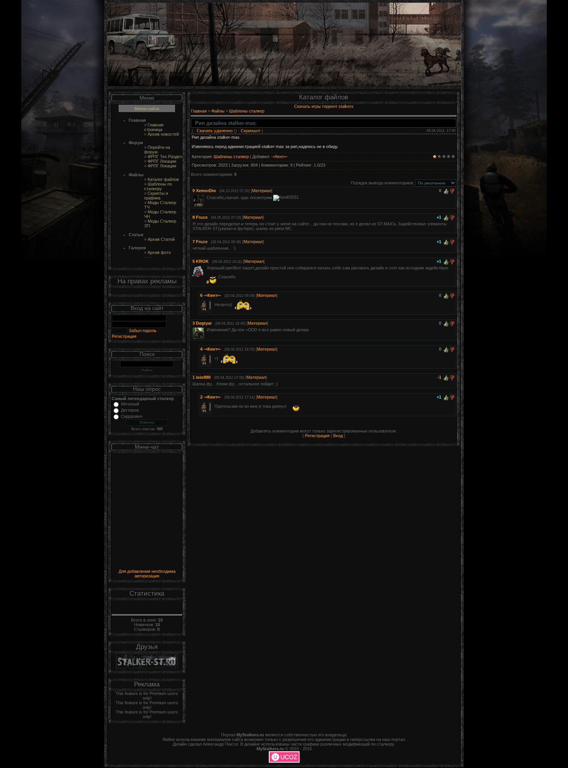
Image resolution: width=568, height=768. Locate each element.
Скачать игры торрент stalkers (324, 106)
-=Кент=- (279, 156)
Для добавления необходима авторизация (147, 573)
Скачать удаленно (215, 130)
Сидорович (132, 416)
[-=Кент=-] (213, 304)
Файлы (217, 111)
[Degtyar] (206, 329)
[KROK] (206, 268)
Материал (261, 190)
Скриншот (250, 130)
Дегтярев (130, 410)
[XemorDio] (206, 197)
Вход (338, 435)
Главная (199, 111)
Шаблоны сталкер (246, 111)
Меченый (130, 404)
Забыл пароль (142, 330)
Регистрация (124, 336)
